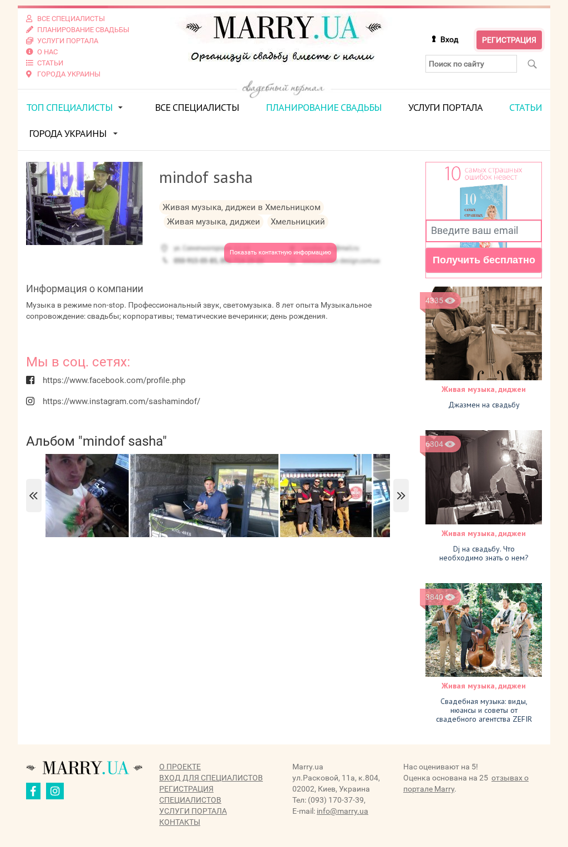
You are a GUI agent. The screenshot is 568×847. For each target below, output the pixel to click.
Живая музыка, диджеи (484, 389)
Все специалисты (197, 107)
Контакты (179, 822)
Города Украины (67, 133)
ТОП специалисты (69, 107)
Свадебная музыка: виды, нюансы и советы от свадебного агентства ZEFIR (484, 710)
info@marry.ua (342, 811)
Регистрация (509, 39)
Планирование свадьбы (324, 107)
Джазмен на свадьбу (484, 405)
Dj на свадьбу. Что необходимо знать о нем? (484, 553)
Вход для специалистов (211, 777)
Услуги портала (445, 107)
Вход (449, 39)
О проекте (180, 766)
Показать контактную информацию (280, 252)
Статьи (525, 107)
